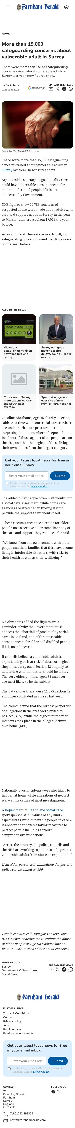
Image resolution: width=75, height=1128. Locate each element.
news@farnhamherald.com (28, 1120)
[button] (8, 7)
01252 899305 (24, 1113)
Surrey (7, 170)
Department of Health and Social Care (34, 810)
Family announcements (18, 1033)
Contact (8, 1017)
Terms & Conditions (16, 1013)
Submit (60, 476)
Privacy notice (39, 486)
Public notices (12, 1029)
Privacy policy (12, 1021)
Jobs (6, 1025)
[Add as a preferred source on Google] (36, 88)
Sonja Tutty (12, 85)
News (6, 34)
